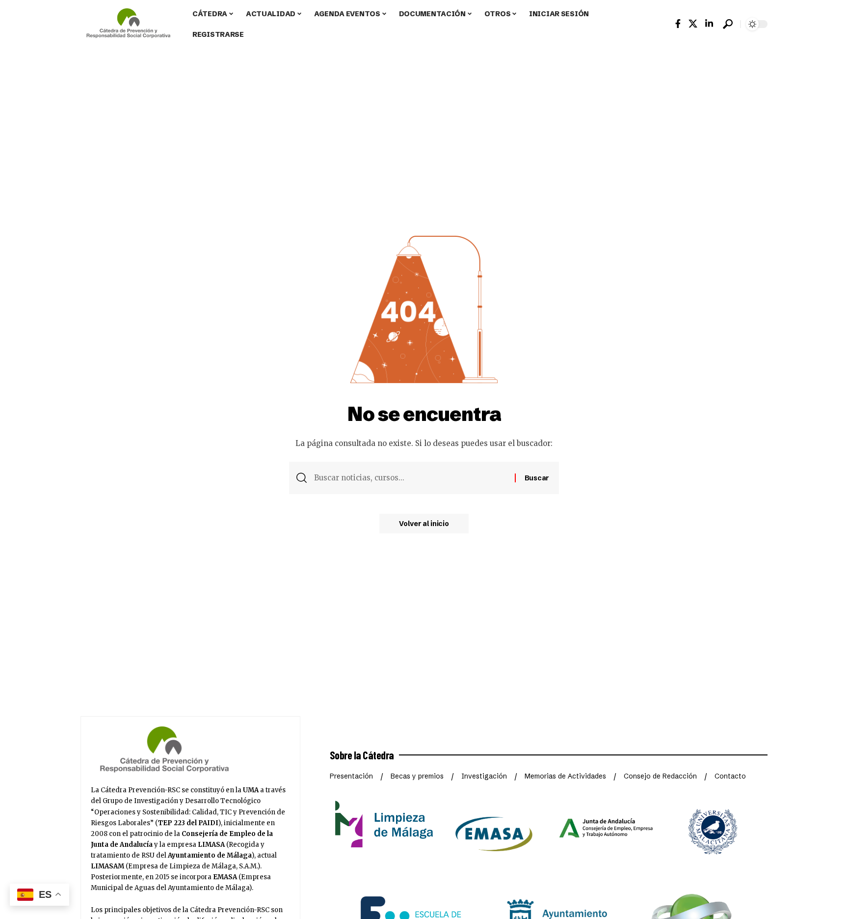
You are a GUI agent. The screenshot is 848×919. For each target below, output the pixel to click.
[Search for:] (411, 478)
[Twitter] (693, 23)
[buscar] (728, 24)
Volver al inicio (424, 523)
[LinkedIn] (709, 23)
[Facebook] (678, 23)
